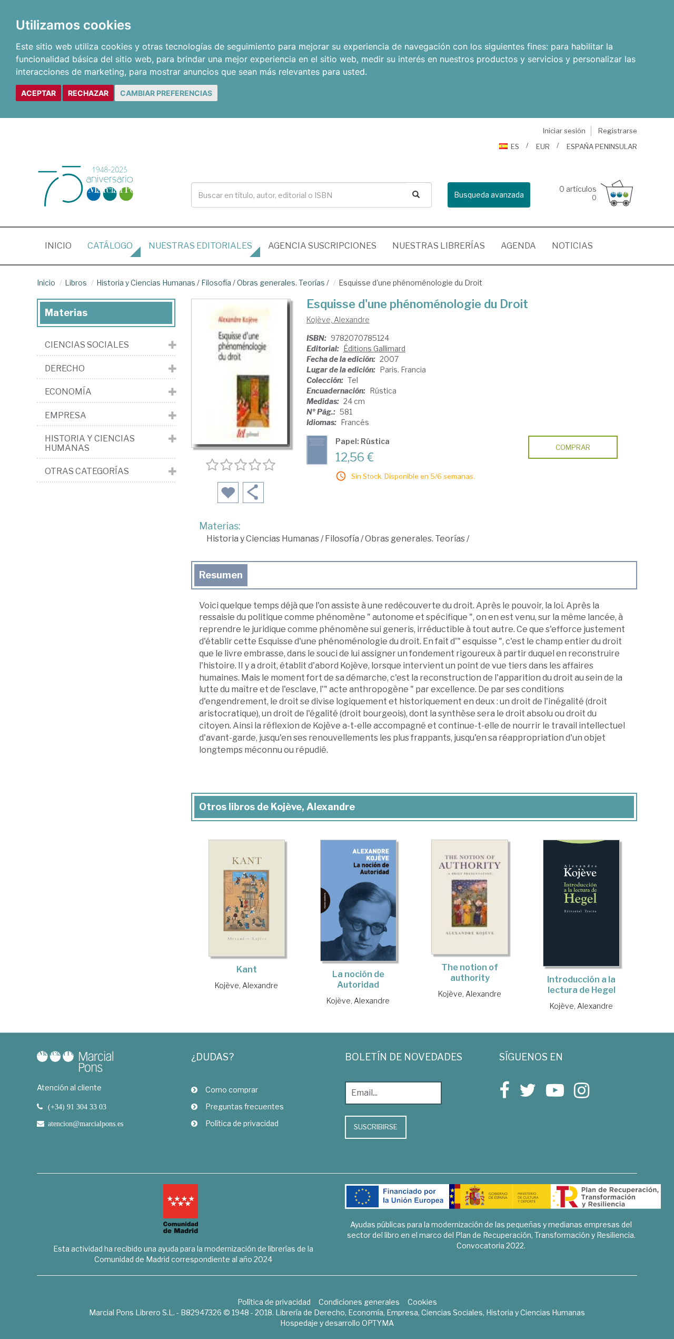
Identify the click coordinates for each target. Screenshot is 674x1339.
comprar (573, 447)
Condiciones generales (359, 1301)
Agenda (518, 246)
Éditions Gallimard (374, 348)
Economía (68, 392)
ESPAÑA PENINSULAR (602, 146)
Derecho (65, 368)
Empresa (65, 415)
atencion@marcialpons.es (85, 1123)
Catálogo (110, 246)
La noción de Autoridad (358, 979)
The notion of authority (469, 972)
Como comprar (231, 1089)
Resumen (221, 574)
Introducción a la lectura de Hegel (581, 984)
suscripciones (322, 246)
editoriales (200, 246)
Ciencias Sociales (87, 345)
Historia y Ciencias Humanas (145, 282)
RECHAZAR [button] (88, 92)
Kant (246, 969)
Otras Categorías (87, 471)
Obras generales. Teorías (281, 282)
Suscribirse (376, 1127)
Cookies (422, 1301)
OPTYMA (378, 1322)
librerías (438, 246)
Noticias (572, 246)
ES (515, 146)
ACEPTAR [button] (38, 92)
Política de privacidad (242, 1123)
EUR (543, 146)
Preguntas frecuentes (244, 1106)
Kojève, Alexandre (338, 319)
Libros (76, 282)
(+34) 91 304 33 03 (77, 1106)
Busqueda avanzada (489, 194)
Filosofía (216, 282)
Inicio (62, 245)
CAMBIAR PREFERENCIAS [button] (166, 92)
